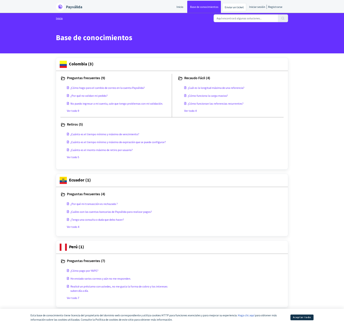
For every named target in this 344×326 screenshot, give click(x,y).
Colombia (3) (81, 64)
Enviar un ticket (234, 7)
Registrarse (275, 7)
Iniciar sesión (257, 7)
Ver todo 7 (73, 298)
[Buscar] (283, 18)
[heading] (115, 78)
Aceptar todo (302, 317)
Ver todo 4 (190, 110)
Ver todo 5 (73, 157)
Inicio (179, 7)
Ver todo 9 (73, 110)
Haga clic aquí (246, 315)
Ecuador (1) (80, 180)
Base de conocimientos (204, 7)
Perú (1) (76, 247)
